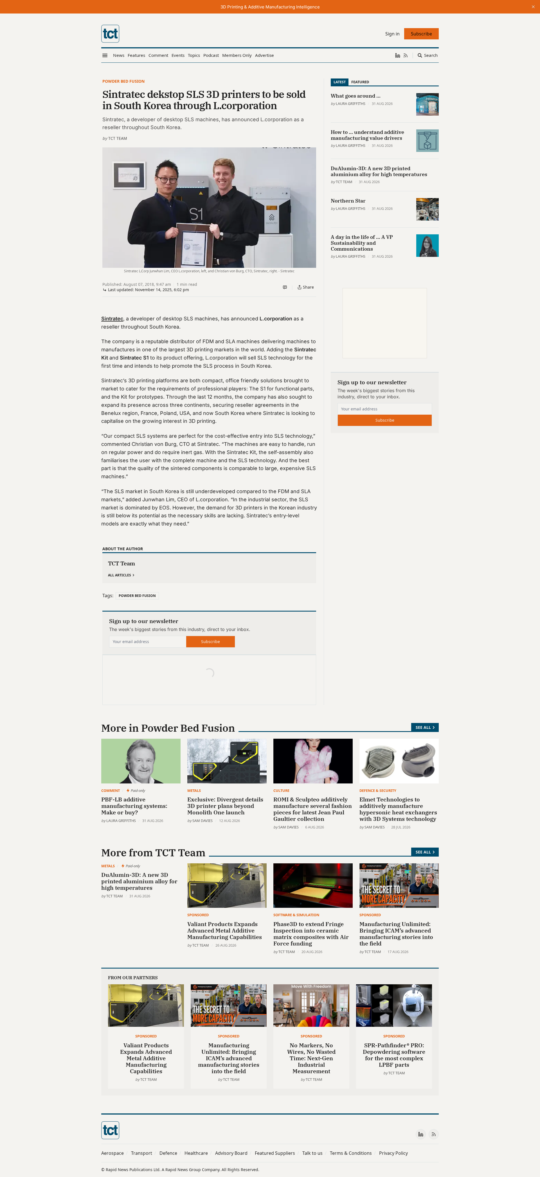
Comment (110, 790)
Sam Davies (202, 820)
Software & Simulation (296, 914)
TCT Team (117, 138)
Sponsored (198, 914)
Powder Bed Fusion (123, 81)
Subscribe (210, 641)
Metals (194, 790)
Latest (340, 81)
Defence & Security (377, 790)
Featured (360, 81)
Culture (281, 790)
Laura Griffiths (350, 103)
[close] (533, 6)
